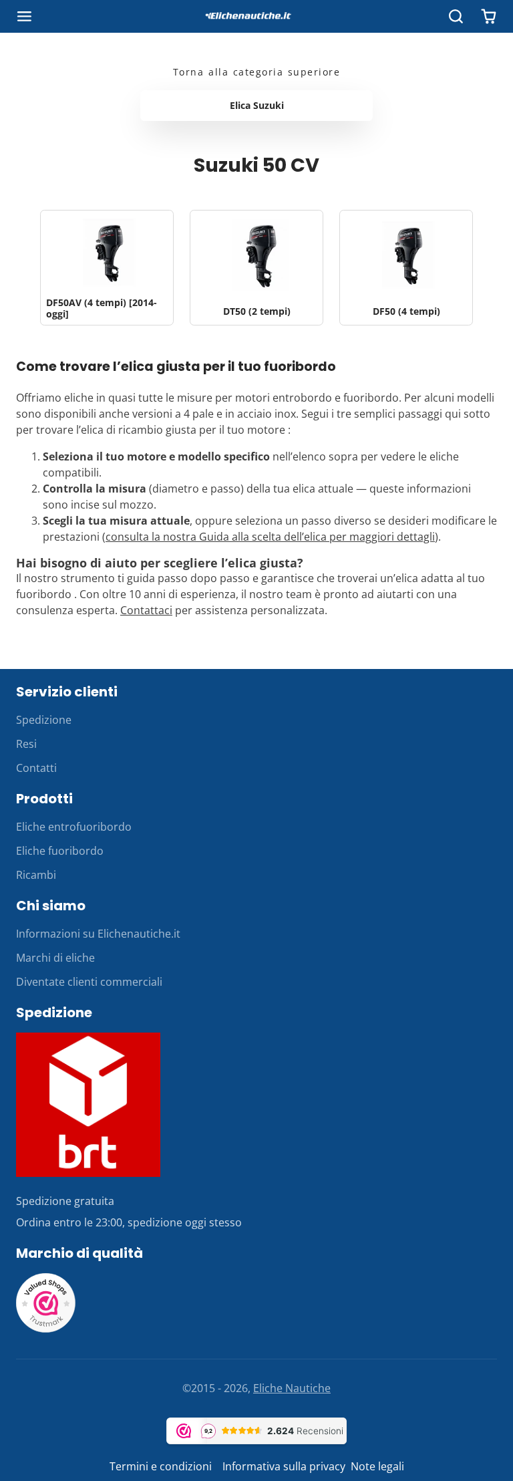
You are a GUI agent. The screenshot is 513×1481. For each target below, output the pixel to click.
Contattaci (146, 610)
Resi (26, 743)
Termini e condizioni (162, 1466)
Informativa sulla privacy (283, 1466)
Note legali (377, 1466)
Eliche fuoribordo (60, 850)
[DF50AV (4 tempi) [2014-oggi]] (107, 268)
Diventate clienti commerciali (89, 981)
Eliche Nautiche (292, 1388)
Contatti (36, 768)
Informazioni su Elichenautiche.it (98, 933)
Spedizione (43, 719)
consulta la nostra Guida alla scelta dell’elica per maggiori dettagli (270, 536)
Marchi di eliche (55, 957)
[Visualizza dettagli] (88, 1105)
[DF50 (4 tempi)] (406, 268)
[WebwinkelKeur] (46, 1329)
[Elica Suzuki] (256, 105)
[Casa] (256, 16)
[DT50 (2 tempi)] (256, 268)
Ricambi (36, 874)
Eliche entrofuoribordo (74, 826)
